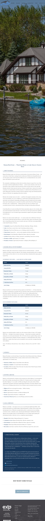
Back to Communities (22, 491)
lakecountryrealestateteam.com (11, 465)
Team (36, 3)
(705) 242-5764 (9, 461)
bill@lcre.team (9, 463)
